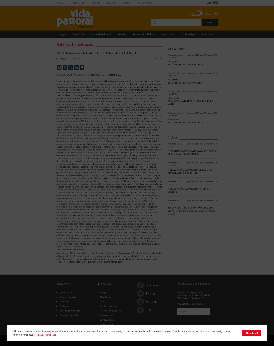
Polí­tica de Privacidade (45, 334)
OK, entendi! (252, 333)
